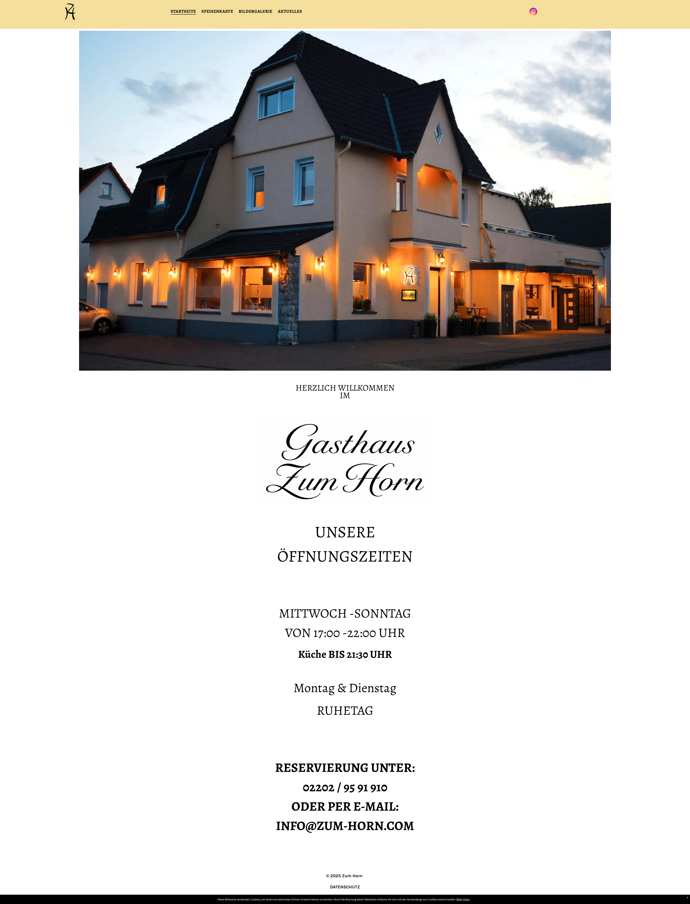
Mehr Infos (463, 899)
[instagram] (533, 12)
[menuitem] (183, 11)
